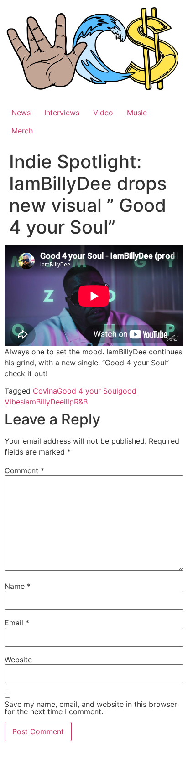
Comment (24, 470)
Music (137, 112)
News (21, 112)
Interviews (61, 112)
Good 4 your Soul (87, 390)
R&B (81, 401)
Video (103, 112)
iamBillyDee (44, 401)
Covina (45, 390)
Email (17, 622)
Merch (22, 130)
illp (69, 401)
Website (18, 659)
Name (18, 586)
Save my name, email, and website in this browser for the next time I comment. (91, 708)
